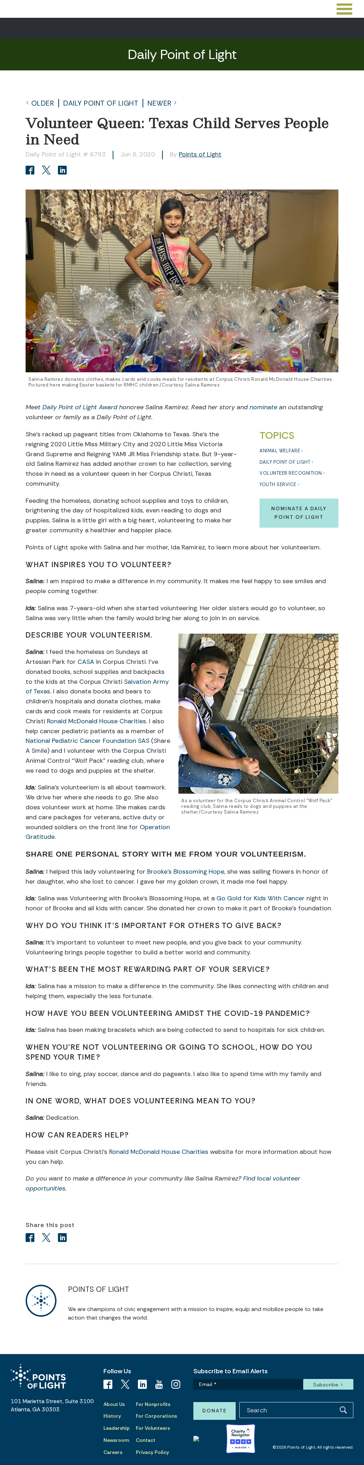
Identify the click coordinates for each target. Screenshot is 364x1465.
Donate (214, 1410)
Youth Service (277, 484)
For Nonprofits (153, 1404)
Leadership (116, 1428)
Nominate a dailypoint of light (299, 512)
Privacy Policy (152, 1452)
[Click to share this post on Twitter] (47, 171)
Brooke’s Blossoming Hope (185, 871)
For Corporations (156, 1416)
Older (42, 103)
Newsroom (116, 1440)
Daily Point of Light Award (79, 407)
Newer (160, 103)
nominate (263, 407)
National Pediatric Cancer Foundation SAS (87, 740)
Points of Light (200, 154)
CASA (85, 661)
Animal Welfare (279, 451)
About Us (114, 1404)
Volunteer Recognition (290, 473)
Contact (145, 1440)
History (112, 1416)
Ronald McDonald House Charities (96, 721)
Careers (112, 1452)
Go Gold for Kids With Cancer (260, 898)
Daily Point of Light (100, 103)
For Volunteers (153, 1428)
